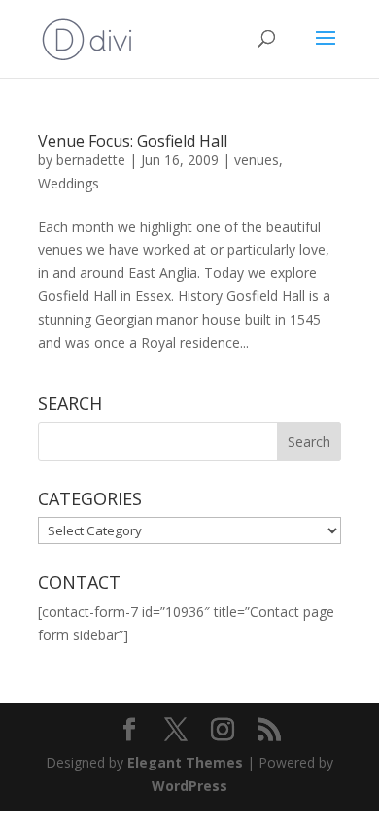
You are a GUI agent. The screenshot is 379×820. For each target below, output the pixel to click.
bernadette (90, 160)
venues (256, 160)
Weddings (68, 183)
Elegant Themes (185, 762)
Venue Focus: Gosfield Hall (132, 141)
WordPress (189, 785)
